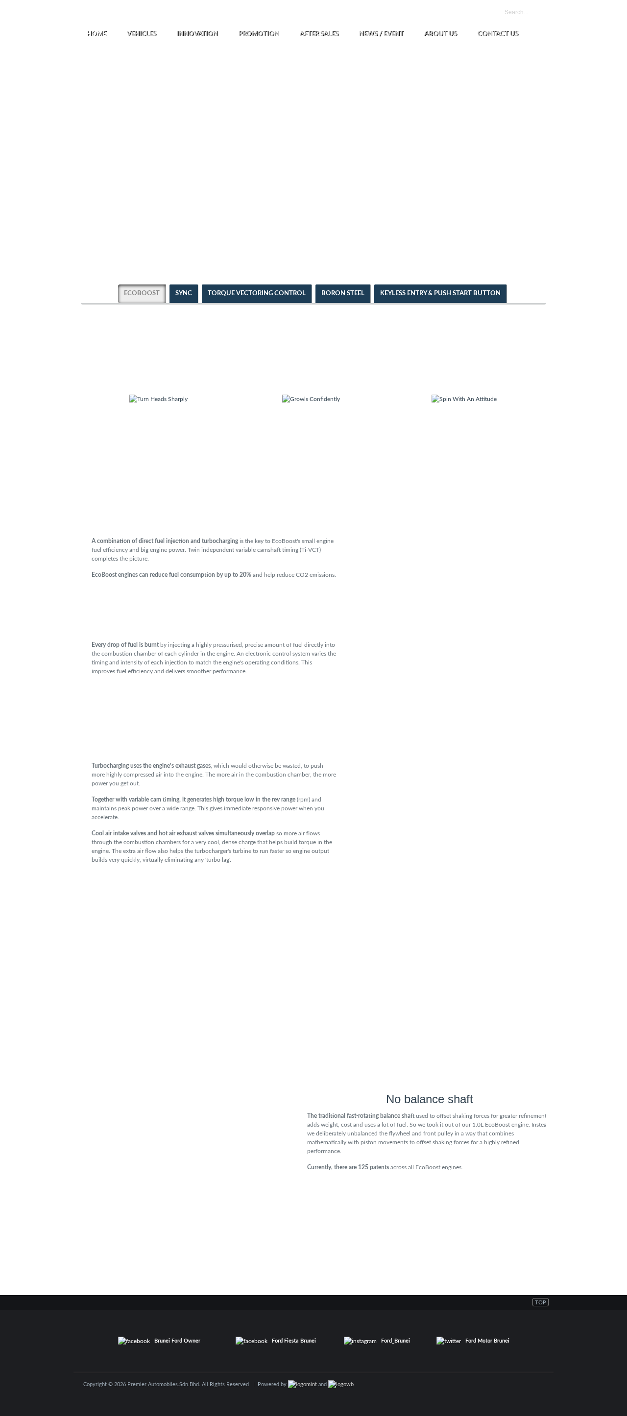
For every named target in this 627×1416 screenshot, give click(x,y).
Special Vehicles (324, 13)
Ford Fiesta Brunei (294, 1341)
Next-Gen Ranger (216, 13)
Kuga (255, 13)
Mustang (283, 13)
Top (540, 1302)
